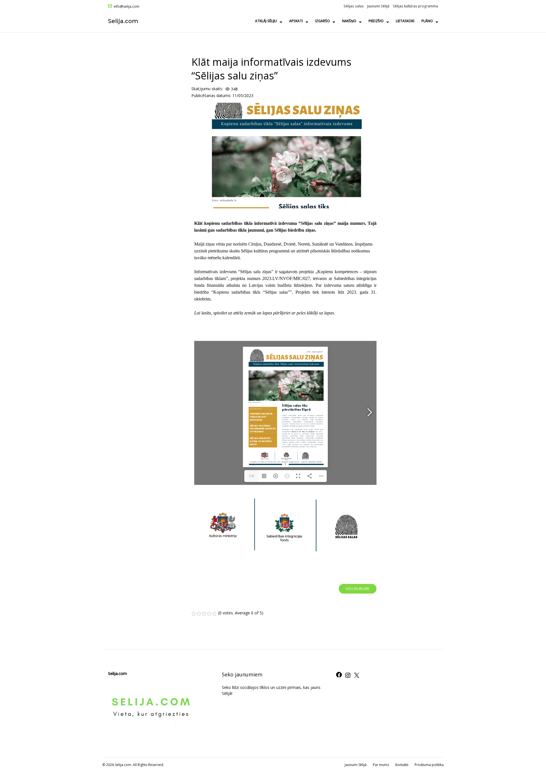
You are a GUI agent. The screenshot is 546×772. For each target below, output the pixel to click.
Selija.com (123, 21)
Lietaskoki (405, 20)
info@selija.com (126, 6)
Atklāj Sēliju (266, 20)
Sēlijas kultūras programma (415, 6)
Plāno (427, 20)
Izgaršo (322, 20)
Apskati (296, 20)
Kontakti (401, 764)
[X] (356, 677)
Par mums (381, 764)
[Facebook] (339, 676)
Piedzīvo (376, 20)
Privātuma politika (429, 764)
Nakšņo (349, 20)
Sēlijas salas (354, 6)
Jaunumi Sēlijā (378, 6)
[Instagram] (347, 677)
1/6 (251, 476)
